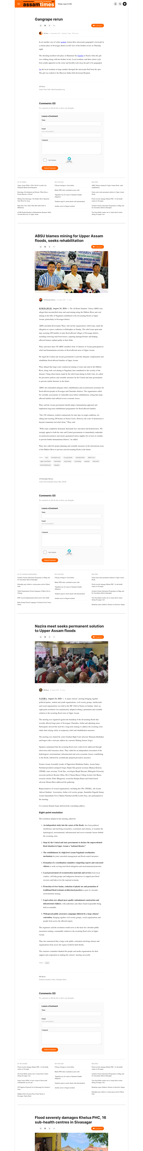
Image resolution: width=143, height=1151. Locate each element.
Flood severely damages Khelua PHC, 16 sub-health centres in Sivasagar (107, 200)
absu (46, 457)
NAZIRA (43, 698)
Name (43, 120)
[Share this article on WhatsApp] (40, 25)
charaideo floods (80, 457)
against (63, 42)
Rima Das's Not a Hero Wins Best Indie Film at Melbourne (31, 207)
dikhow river (91, 457)
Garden (80, 55)
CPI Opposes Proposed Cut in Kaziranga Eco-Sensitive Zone (33, 1088)
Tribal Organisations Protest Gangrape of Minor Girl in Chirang (33, 592)
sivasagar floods (68, 457)
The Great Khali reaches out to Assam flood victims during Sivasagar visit (107, 213)
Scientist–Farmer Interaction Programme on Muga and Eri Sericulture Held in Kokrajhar (108, 207)
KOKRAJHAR (45, 308)
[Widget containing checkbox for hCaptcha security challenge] (57, 160)
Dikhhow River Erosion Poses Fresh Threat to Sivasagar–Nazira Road (31, 1095)
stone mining (67, 461)
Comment (45, 140)
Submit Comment (50, 168)
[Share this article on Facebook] (45, 25)
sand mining (57, 461)
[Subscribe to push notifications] (115, 4)
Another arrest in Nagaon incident (65, 206)
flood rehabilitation (45, 465)
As (40, 69)
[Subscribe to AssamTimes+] (125, 4)
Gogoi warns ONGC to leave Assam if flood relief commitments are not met (32, 1081)
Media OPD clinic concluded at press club (67, 190)
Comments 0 (98, 26)
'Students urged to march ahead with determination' (70, 201)
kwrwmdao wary (55, 457)
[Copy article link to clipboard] (54, 25)
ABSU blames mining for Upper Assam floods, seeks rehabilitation (107, 186)
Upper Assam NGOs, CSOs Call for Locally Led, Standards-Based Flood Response (32, 186)
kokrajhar (56, 465)
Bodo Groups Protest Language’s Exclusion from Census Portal (34, 603)
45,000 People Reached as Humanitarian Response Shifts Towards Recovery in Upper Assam (34, 213)
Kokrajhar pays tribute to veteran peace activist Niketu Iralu (33, 585)
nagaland (86, 461)
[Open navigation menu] (18, 3)
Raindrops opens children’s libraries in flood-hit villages (108, 604)
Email (48, 130)
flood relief (96, 461)
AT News (45, 33)
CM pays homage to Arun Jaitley (64, 185)
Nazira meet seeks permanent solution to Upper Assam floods (108, 193)
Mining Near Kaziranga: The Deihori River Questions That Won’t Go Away (33, 200)
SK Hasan (46, 690)
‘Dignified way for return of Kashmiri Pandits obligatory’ (68, 196)
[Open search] (120, 4)
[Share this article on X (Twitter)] (49, 25)
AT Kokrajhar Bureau (49, 300)
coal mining (78, 461)
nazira (47, 963)
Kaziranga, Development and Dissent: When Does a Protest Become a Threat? (32, 193)
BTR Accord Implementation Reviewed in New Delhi (33, 598)
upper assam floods (45, 461)
